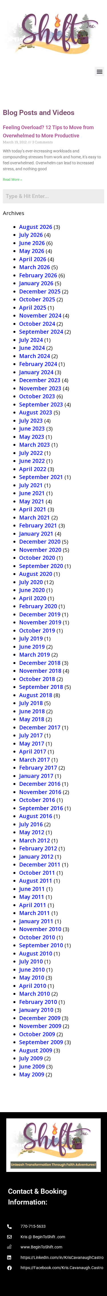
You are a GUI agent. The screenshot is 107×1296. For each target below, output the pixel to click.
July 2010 (31, 961)
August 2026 (35, 227)
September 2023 (41, 404)
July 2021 (31, 485)
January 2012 (36, 856)
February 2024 (38, 364)
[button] (99, 71)
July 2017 (31, 735)
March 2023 (34, 444)
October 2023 (37, 396)
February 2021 (38, 525)
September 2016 (41, 808)
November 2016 (40, 792)
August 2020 (35, 574)
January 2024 (36, 372)
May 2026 (31, 251)
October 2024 (37, 323)
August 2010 (35, 953)
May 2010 (31, 977)
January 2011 (36, 921)
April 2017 (32, 751)
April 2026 (32, 259)
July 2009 (31, 1058)
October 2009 (37, 1034)
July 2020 (31, 582)
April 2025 (32, 307)
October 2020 (37, 557)
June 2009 (32, 1066)
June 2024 (32, 348)
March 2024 (34, 356)
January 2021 (36, 533)
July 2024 (31, 340)
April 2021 (32, 509)
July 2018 (31, 703)
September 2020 (41, 566)
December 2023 (39, 380)
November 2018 (40, 670)
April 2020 (32, 598)
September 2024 (41, 331)
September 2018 (41, 687)
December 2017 (39, 727)
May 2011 (31, 897)
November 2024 (40, 315)
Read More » (12, 180)
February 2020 (38, 606)
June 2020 (32, 590)
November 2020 (40, 550)
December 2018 (39, 663)
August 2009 (35, 1050)
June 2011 (32, 889)
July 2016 (31, 824)
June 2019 (32, 646)
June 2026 (32, 243)
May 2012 (31, 832)
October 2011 (37, 872)
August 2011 (35, 880)
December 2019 (39, 614)
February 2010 (38, 1002)
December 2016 (39, 784)
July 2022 (31, 453)
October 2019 (37, 630)
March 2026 (34, 267)
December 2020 (39, 541)
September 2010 (41, 945)
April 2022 (32, 469)
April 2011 (32, 905)
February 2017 (38, 767)
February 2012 (38, 848)
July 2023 (31, 420)
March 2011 (34, 913)
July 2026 (31, 235)
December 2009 (39, 1018)
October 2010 (37, 937)
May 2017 (31, 743)
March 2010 (34, 993)
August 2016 (35, 816)
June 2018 (32, 711)
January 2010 (36, 1010)
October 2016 (37, 800)
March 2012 (34, 840)
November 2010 (40, 929)
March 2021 (34, 517)
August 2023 (35, 412)
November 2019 (40, 622)
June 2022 (32, 461)
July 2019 (31, 638)
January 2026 (36, 283)
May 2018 (31, 719)
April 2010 (32, 985)
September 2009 (41, 1042)
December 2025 (39, 291)
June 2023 (32, 428)
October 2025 (37, 299)
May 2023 (31, 436)
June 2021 (32, 493)
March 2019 (34, 654)
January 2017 (36, 776)
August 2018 (35, 695)
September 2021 (41, 477)
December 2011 (39, 864)
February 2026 (38, 275)
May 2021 (31, 501)
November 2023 (40, 388)
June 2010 (32, 969)
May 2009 (31, 1074)
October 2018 (37, 679)
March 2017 (34, 759)
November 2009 (40, 1026)
